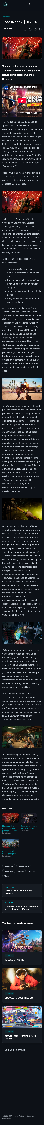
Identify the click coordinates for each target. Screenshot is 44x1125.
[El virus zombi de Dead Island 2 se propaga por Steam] (10, 818)
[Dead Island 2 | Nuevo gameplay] (10, 843)
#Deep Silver (8, 871)
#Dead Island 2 (23, 866)
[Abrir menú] (39, 4)
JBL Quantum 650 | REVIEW (19, 998)
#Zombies (32, 871)
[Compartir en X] (25, 29)
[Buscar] (29, 4)
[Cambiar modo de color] (34, 4)
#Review (21, 871)
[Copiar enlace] (40, 29)
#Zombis (7, 876)
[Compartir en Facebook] (30, 29)
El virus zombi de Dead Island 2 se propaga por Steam (9, 828)
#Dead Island (9, 866)
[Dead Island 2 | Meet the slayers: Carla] (29, 818)
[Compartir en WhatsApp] (35, 29)
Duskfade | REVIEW (14, 960)
